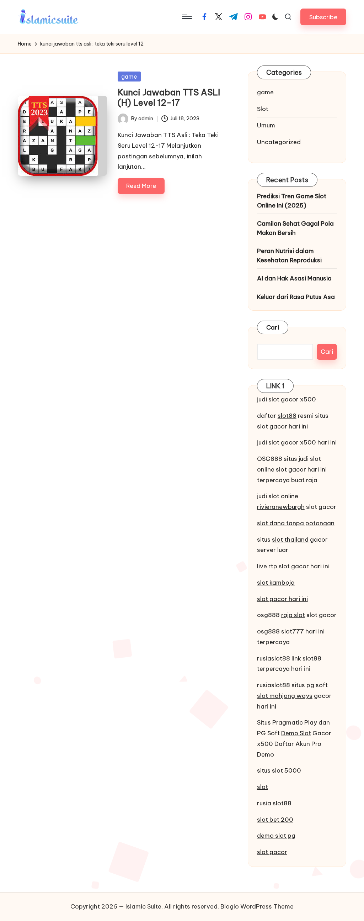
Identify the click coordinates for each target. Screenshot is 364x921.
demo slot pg (276, 836)
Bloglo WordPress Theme (257, 906)
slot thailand (290, 539)
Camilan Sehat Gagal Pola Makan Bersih (295, 228)
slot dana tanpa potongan (295, 523)
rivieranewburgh (281, 507)
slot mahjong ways (284, 696)
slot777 (292, 631)
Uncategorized (279, 142)
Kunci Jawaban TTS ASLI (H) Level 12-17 (169, 97)
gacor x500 (298, 442)
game (129, 76)
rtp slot (279, 566)
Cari (272, 327)
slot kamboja (276, 582)
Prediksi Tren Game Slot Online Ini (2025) (291, 200)
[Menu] (186, 16)
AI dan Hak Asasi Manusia (294, 278)
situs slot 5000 (279, 770)
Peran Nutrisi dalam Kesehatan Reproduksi (289, 255)
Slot (262, 109)
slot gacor (283, 399)
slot (262, 787)
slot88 (287, 416)
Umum (266, 125)
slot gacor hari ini (282, 599)
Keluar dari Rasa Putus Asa (296, 297)
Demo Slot (296, 733)
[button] (323, 17)
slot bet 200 (275, 819)
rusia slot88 (274, 803)
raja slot (293, 615)
